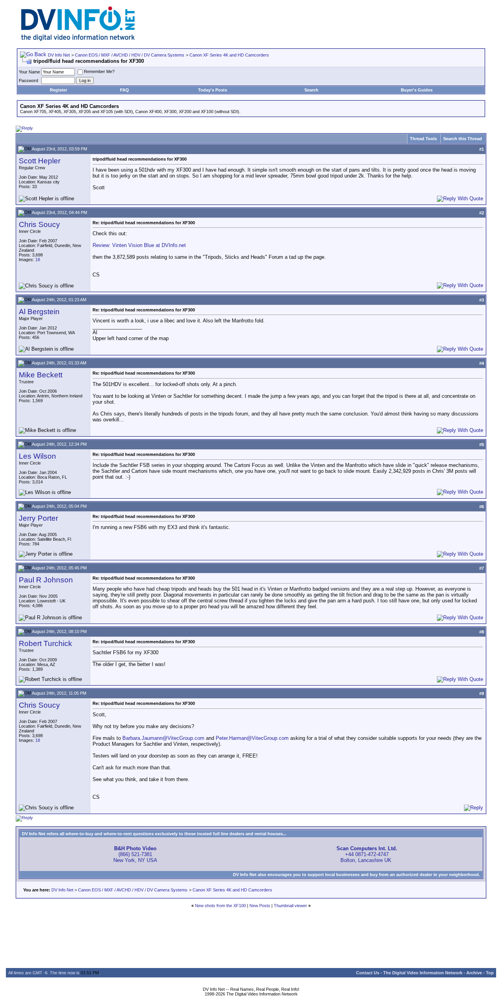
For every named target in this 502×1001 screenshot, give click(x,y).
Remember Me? (99, 71)
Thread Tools (423, 138)
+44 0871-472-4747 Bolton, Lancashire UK (366, 854)
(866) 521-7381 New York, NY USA (135, 854)
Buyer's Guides (417, 90)
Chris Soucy (39, 224)
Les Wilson (37, 456)
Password (28, 80)
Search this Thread (462, 138)
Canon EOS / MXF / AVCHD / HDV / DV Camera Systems (129, 55)
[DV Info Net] (78, 39)
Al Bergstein (39, 311)
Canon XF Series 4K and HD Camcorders (229, 55)
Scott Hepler (39, 161)
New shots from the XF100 (220, 905)
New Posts (259, 905)
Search (311, 90)
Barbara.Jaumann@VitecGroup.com (163, 738)
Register (58, 90)
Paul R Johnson (46, 580)
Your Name (29, 72)
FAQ (124, 90)
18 (37, 259)
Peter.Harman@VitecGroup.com (252, 738)
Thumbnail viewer (290, 905)
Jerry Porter (38, 518)
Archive (474, 972)
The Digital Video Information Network (422, 972)
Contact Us (367, 972)
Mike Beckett (40, 375)
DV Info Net (59, 55)
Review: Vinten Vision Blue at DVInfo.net (139, 245)
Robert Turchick (45, 643)
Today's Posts (212, 90)
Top (490, 972)
